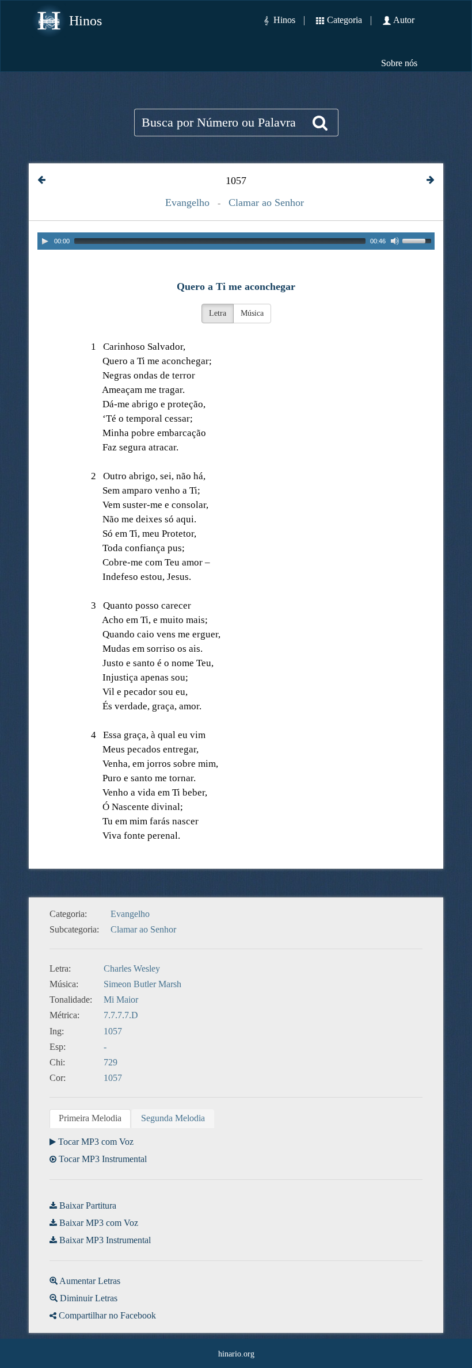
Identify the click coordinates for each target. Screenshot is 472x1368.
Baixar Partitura (87, 1205)
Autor (403, 20)
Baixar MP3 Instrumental (105, 1240)
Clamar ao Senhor (266, 202)
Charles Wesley (132, 968)
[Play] (45, 241)
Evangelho (187, 202)
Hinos (85, 20)
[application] (236, 241)
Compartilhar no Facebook (107, 1315)
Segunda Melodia (173, 1118)
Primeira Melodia (90, 1118)
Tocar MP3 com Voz (96, 1142)
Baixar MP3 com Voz (98, 1223)
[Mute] (394, 241)
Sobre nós (399, 63)
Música (252, 313)
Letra (217, 313)
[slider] (418, 239)
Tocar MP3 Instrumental (103, 1159)
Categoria (344, 20)
